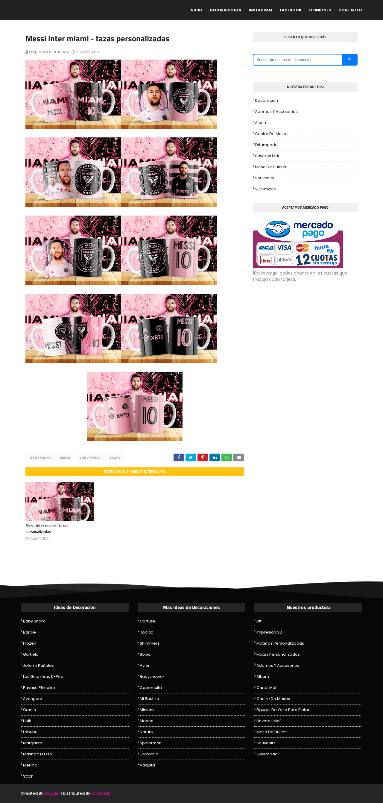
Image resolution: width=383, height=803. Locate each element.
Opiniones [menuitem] (320, 10)
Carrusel (148, 621)
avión (145, 665)
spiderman (151, 743)
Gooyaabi (101, 793)
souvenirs (264, 178)
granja (29, 710)
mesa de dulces (270, 167)
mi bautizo (149, 699)
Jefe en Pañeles (38, 665)
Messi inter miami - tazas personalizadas (46, 528)
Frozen (29, 643)
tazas (115, 457)
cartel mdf (266, 687)
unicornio (149, 754)
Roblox (146, 632)
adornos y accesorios (276, 111)
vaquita (147, 765)
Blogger (52, 793)
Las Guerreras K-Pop (43, 676)
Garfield (31, 654)
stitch (28, 776)
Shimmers (149, 643)
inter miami (39, 457)
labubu (30, 732)
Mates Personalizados (278, 654)
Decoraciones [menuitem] (225, 10)
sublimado (89, 457)
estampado (266, 145)
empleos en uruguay (49, 52)
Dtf (259, 621)
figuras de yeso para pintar (282, 710)
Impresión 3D (269, 632)
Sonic (145, 654)
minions (147, 710)
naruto (146, 732)
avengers (32, 699)
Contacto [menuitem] (350, 10)
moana (146, 721)
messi (65, 457)
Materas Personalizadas (280, 643)
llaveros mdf (267, 156)
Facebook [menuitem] (291, 10)
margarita (32, 743)
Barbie (29, 632)
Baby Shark (34, 621)
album (261, 122)
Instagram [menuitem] (260, 10)
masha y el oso (37, 754)
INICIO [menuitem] (195, 10)
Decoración (266, 100)
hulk (27, 721)
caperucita (151, 687)
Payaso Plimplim (39, 687)
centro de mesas (271, 134)
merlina (30, 765)
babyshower (152, 676)
